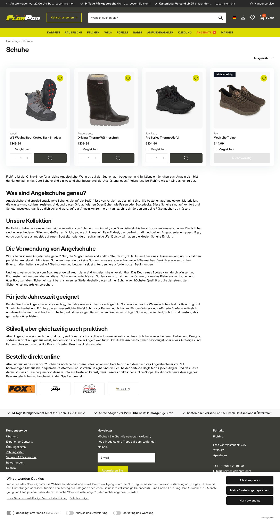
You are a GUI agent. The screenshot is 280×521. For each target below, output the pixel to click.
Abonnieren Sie (113, 470)
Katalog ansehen (63, 17)
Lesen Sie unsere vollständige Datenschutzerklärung (37, 498)
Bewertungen (15, 462)
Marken (227, 32)
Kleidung (184, 32)
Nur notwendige (250, 500)
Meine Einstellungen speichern (250, 490)
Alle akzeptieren (250, 480)
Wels (108, 32)
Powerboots (85, 133)
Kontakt (11, 467)
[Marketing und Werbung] (117, 513)
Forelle (122, 32)
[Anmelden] (243, 17)
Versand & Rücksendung (22, 457)
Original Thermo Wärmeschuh (98, 137)
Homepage (13, 41)
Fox (216, 133)
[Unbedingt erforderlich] (10, 513)
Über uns (12, 436)
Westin (14, 133)
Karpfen (53, 32)
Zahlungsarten (15, 452)
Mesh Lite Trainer (225, 137)
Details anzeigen (79, 498)
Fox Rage (151, 133)
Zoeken (220, 18)
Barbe (137, 32)
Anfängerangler (160, 32)
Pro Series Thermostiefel (162, 137)
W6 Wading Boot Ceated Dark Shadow (35, 137)
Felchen (93, 32)
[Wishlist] (252, 17)
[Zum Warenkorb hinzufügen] (50, 158)
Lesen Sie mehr (65, 3)
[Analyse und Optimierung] (70, 513)
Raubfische (73, 32)
